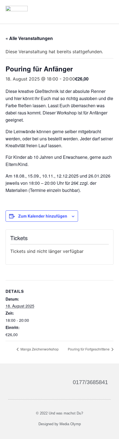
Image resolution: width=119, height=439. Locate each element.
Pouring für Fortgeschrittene (89, 349)
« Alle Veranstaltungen (29, 38)
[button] (108, 12)
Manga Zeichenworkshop (39, 349)
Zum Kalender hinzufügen (42, 216)
